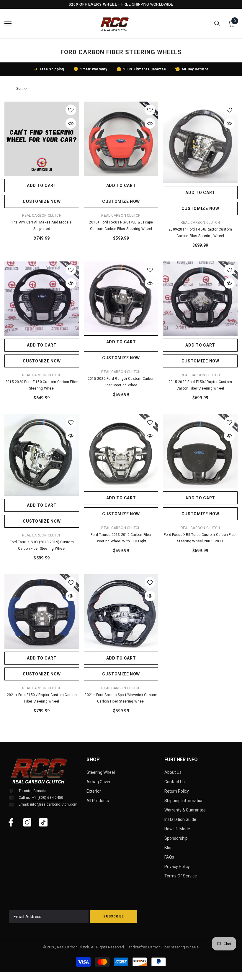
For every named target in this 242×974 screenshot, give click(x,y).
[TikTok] (43, 822)
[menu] (8, 23)
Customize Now (41, 201)
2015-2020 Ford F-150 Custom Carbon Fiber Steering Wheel (41, 385)
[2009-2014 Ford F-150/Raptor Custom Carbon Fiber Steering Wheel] (200, 142)
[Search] (217, 23)
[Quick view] (71, 123)
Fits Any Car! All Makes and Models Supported (42, 225)
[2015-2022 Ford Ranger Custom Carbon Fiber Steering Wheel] (121, 297)
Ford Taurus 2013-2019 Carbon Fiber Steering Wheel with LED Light (121, 538)
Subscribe (113, 916)
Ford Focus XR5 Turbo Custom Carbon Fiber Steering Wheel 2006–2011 (200, 538)
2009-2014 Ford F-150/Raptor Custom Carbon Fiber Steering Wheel (200, 232)
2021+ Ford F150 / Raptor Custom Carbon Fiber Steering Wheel (42, 698)
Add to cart (42, 185)
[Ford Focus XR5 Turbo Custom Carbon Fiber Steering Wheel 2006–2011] (200, 451)
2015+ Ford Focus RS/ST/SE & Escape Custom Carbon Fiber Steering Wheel (121, 225)
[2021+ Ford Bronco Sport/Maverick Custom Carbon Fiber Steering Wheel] (121, 611)
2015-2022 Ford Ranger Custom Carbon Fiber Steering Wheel (121, 382)
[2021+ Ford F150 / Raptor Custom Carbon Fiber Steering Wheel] (41, 611)
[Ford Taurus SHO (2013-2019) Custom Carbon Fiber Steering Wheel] (41, 455)
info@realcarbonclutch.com (54, 804)
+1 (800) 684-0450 (47, 798)
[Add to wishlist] (71, 110)
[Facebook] (11, 822)
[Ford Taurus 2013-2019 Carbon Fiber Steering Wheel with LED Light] (121, 451)
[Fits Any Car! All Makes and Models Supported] (41, 139)
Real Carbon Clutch (41, 215)
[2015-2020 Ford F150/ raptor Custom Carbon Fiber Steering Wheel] (200, 298)
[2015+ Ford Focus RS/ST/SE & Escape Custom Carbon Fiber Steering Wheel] (121, 139)
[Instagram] (27, 822)
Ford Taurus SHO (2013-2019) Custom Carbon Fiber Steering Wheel (42, 545)
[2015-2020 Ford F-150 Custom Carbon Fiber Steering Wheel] (41, 298)
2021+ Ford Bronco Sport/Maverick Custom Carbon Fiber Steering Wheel (120, 698)
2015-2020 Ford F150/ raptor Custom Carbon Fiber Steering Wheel (200, 385)
